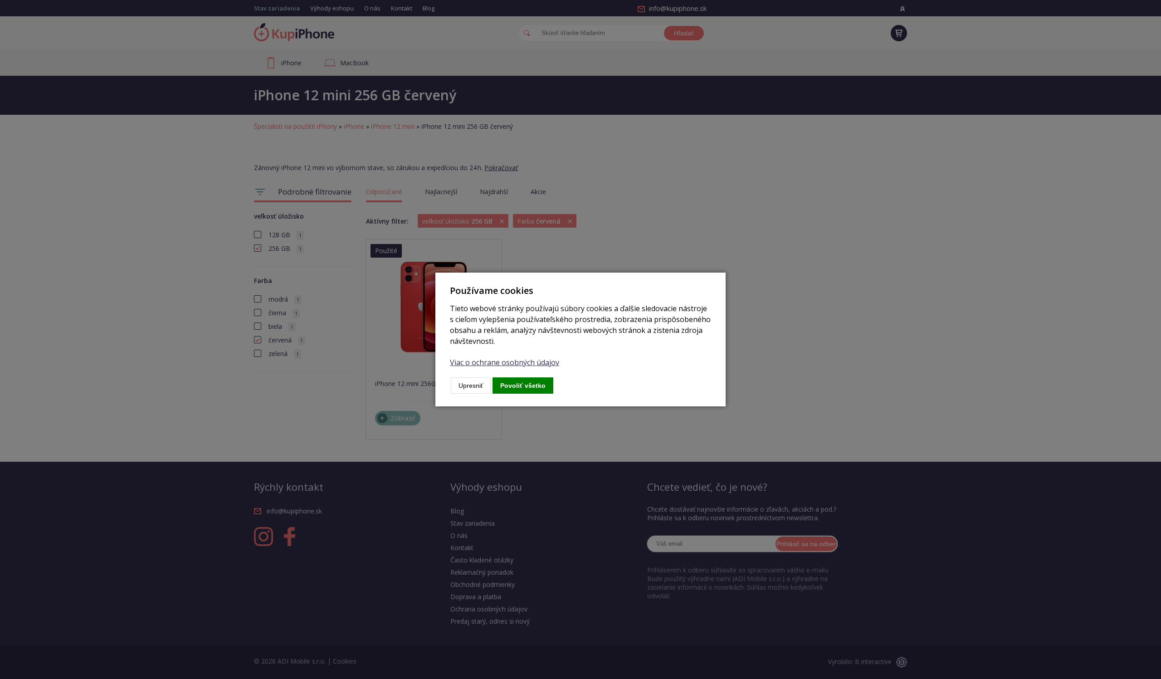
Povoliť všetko (523, 385)
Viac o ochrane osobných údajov (504, 362)
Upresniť (471, 385)
